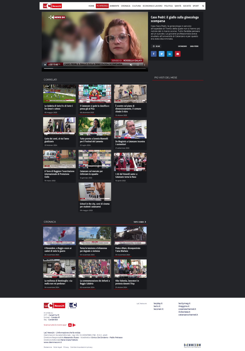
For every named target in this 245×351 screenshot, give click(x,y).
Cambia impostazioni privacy (81, 347)
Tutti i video (139, 222)
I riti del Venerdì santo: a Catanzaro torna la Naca (126, 175)
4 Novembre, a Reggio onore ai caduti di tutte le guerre (58, 250)
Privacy (66, 347)
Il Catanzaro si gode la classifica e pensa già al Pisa (94, 107)
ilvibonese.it (184, 312)
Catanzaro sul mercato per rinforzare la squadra (91, 173)
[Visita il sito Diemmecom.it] (192, 349)
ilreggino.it (184, 306)
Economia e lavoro (152, 6)
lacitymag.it (184, 303)
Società (187, 6)
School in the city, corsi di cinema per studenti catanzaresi (94, 205)
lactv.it (157, 306)
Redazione (48, 347)
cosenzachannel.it (187, 309)
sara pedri (194, 46)
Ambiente (114, 6)
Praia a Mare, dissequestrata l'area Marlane (127, 250)
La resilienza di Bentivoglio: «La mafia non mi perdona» (58, 282)
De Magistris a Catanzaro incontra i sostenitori (130, 143)
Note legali (57, 347)
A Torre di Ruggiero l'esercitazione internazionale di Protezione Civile (59, 174)
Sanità (178, 6)
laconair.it (158, 309)
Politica (168, 6)
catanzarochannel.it (188, 314)
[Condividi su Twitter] (161, 54)
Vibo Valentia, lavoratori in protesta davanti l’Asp (127, 282)
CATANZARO (182, 46)
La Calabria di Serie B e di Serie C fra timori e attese (59, 107)
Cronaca (125, 6)
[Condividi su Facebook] (153, 54)
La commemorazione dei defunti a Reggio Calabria (95, 282)
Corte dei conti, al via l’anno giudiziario (57, 140)
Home (91, 6)
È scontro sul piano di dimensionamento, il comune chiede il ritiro (128, 108)
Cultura (136, 6)
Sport (196, 6)
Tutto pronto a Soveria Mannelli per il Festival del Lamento (94, 140)
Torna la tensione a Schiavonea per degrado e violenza (93, 250)
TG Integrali (102, 6)
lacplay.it (158, 303)
